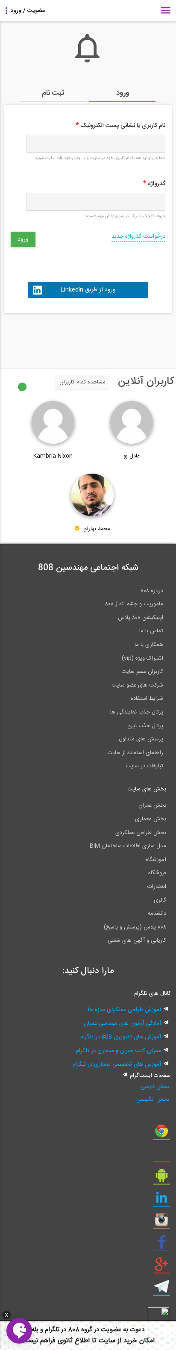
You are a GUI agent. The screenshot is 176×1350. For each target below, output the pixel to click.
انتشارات (156, 886)
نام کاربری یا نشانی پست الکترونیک (120, 126)
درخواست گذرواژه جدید (138, 236)
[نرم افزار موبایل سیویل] (161, 1178)
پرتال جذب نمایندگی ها (136, 712)
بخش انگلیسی (152, 1099)
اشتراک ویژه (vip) (142, 658)
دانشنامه (157, 913)
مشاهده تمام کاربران (82, 382)
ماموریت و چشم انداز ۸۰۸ (134, 604)
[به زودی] (52, 337)
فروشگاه (157, 873)
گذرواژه (154, 184)
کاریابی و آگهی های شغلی (137, 940)
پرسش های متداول (141, 739)
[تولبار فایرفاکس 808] (161, 1156)
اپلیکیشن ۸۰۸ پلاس (140, 617)
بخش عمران (152, 805)
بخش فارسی (155, 1086)
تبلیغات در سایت (144, 766)
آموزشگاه (156, 859)
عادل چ (131, 456)
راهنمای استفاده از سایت (135, 753)
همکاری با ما (149, 644)
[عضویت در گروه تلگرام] (161, 1290)
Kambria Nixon (53, 456)
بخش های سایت (146, 789)
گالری (160, 900)
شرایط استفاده (147, 698)
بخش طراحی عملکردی (140, 832)
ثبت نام (53, 93)
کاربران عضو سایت (142, 671)
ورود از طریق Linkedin (88, 290)
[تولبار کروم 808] (161, 1134)
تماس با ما (151, 631)
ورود (122, 93)
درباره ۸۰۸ (152, 590)
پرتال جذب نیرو (145, 726)
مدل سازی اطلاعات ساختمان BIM (128, 846)
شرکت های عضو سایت (137, 685)
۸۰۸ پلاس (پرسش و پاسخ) (135, 927)
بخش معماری (150, 819)
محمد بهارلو (97, 529)
